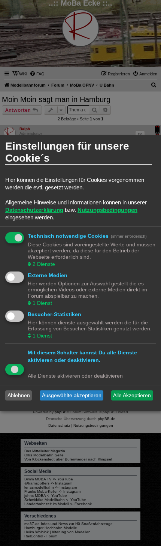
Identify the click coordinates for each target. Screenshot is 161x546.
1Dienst (42, 303)
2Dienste (44, 264)
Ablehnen (18, 395)
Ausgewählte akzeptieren (71, 395)
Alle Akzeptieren (132, 395)
